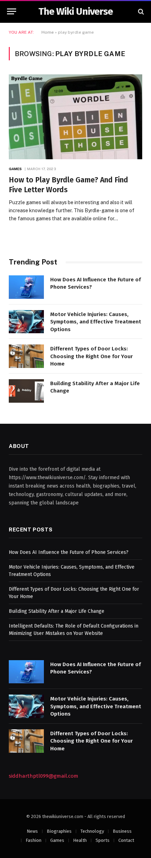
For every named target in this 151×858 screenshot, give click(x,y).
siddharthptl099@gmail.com (43, 776)
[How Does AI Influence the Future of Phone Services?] (26, 287)
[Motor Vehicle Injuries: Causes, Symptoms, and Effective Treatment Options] (26, 322)
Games (57, 840)
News (32, 831)
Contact (126, 840)
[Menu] (11, 11)
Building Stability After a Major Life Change (56, 611)
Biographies (59, 831)
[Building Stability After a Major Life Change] (26, 391)
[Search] (140, 11)
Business (122, 831)
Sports (103, 840)
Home (47, 32)
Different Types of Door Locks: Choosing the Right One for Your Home (91, 356)
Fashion (33, 840)
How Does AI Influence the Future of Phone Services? (69, 552)
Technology (92, 831)
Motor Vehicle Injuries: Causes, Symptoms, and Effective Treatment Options (95, 322)
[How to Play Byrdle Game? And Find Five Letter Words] (75, 116)
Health (80, 840)
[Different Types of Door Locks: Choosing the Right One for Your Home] (26, 356)
